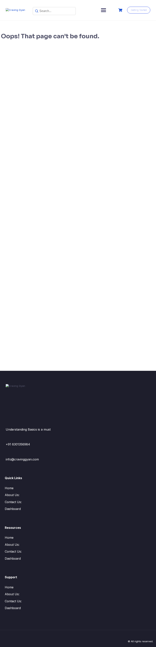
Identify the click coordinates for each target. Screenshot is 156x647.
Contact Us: (13, 502)
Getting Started (139, 9)
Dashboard (13, 509)
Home (9, 488)
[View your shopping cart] (120, 10)
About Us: (12, 495)
